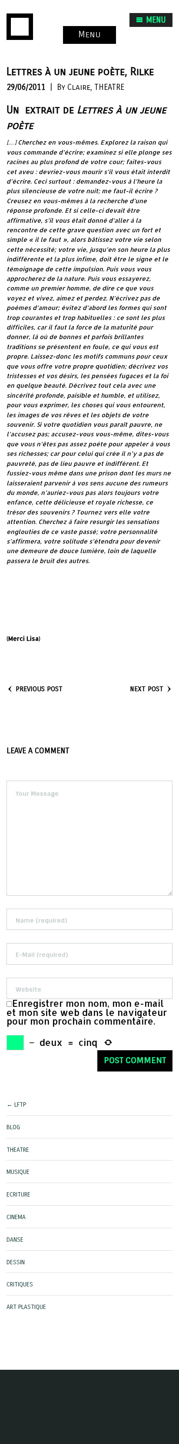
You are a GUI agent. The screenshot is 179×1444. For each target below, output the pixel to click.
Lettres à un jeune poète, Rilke (80, 72)
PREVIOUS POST (39, 689)
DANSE (15, 1239)
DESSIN (16, 1262)
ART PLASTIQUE (26, 1307)
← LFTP (16, 1104)
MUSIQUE (18, 1172)
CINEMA (16, 1217)
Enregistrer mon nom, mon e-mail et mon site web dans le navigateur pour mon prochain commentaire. (87, 1012)
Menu (89, 34)
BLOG (13, 1127)
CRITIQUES (20, 1284)
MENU (155, 20)
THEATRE (109, 87)
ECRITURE (18, 1194)
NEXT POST (146, 689)
